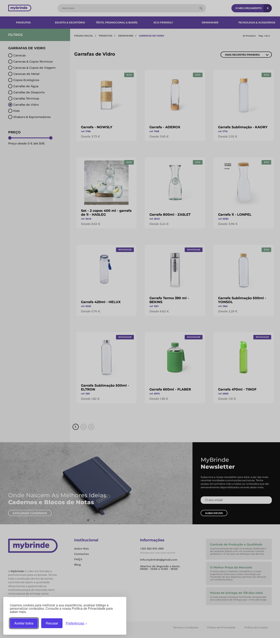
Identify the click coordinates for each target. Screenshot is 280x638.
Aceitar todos (23, 623)
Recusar (52, 623)
